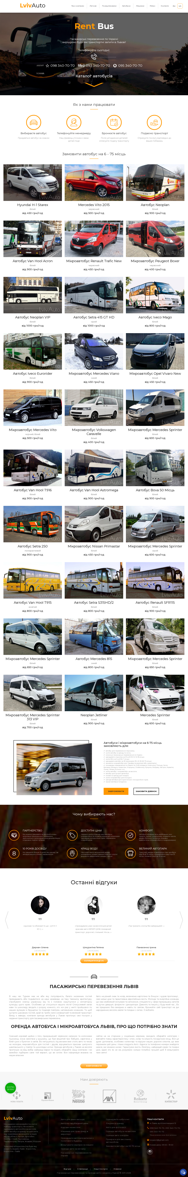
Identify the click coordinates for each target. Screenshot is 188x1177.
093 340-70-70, (173, 1128)
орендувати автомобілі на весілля (20, 1129)
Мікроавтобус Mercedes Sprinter (155, 430)
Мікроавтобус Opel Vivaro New (155, 374)
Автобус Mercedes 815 (94, 659)
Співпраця (82, 1169)
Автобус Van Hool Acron (33, 261)
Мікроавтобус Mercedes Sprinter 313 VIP (33, 717)
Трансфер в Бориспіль (14, 1146)
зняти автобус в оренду (15, 1131)
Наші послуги (101, 1169)
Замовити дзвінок (146, 791)
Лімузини (140, 6)
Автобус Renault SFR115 (155, 603)
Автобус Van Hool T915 (33, 603)
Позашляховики (109, 6)
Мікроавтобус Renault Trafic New (94, 261)
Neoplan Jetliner (94, 715)
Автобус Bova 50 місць (155, 490)
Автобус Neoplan (155, 205)
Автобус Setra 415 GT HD (93, 317)
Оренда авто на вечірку (73, 1149)
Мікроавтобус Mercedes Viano (94, 374)
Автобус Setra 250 (33, 546)
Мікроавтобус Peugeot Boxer (155, 261)
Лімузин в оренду (115, 1123)
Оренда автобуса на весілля (121, 1131)
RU (174, 6)
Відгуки (67, 1169)
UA (180, 6)
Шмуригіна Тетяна (93, 947)
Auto (32, 5)
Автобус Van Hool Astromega (94, 490)
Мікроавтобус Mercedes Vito (33, 430)
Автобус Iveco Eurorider (32, 374)
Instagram (150, 1151)
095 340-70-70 (157, 1131)
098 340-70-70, (157, 1128)
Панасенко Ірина (146, 947)
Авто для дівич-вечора (73, 1119)
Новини (118, 1169)
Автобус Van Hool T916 (33, 490)
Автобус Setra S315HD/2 (94, 603)
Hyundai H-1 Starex (32, 205)
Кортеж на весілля (70, 1127)
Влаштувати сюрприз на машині (77, 1145)
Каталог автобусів (94, 76)
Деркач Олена (40, 947)
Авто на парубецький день (74, 1123)
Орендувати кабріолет (118, 1119)
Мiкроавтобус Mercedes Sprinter (33, 659)
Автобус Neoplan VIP (32, 317)
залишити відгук (94, 961)
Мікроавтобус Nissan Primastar (94, 546)
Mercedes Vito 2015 (94, 205)
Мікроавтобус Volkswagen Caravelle (94, 432)
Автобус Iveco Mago (155, 317)
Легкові (93, 6)
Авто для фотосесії (116, 1127)
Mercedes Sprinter (155, 715)
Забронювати (116, 791)
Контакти (165, 6)
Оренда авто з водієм (117, 1135)
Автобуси (126, 6)
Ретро (152, 6)
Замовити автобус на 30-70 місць (123, 1146)
